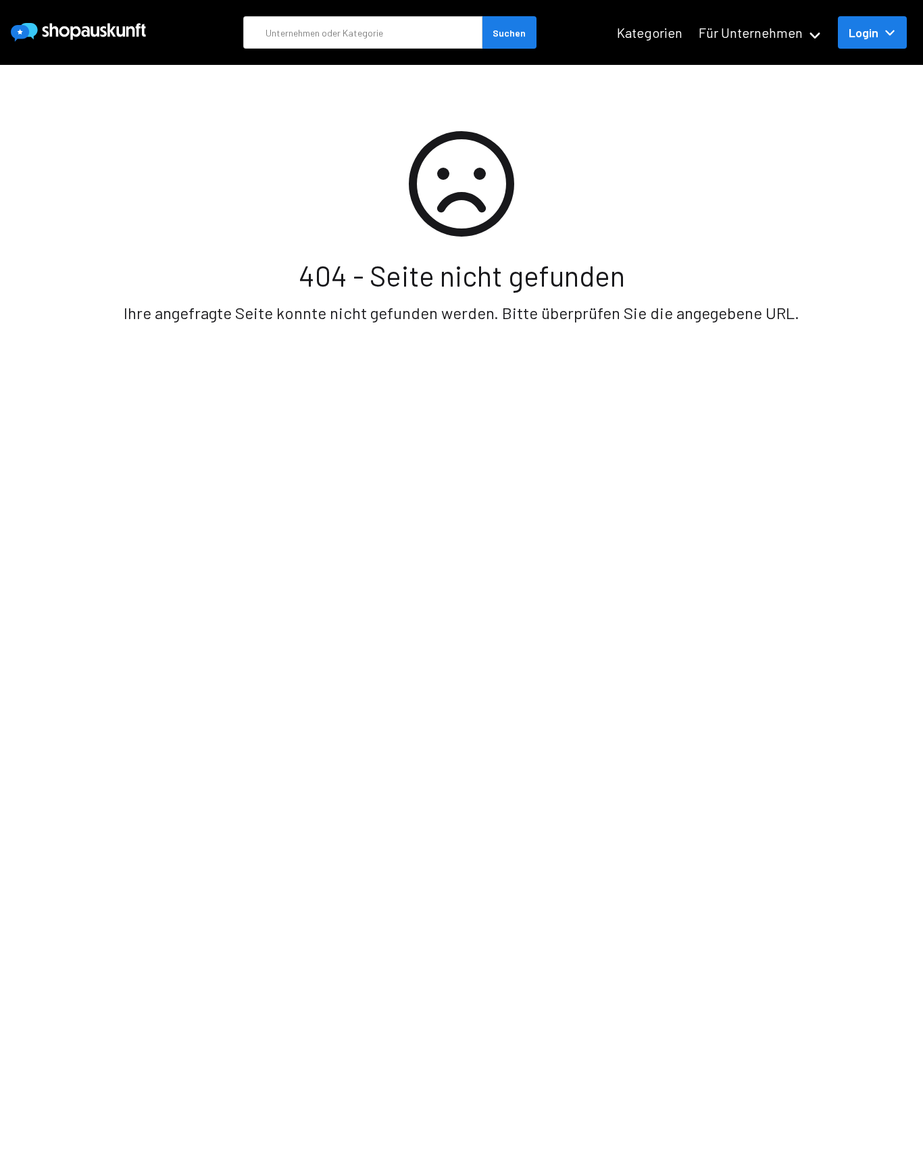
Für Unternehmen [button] (751, 32)
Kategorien (649, 32)
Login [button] (863, 32)
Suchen (509, 33)
